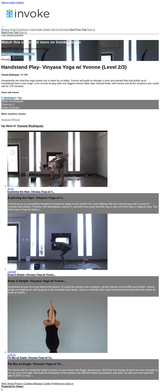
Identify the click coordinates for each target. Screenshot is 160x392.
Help (4, 383)
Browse (5, 29)
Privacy (19, 383)
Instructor (24, 29)
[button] (3, 27)
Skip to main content (12, 2)
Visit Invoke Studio (40, 29)
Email (18, 98)
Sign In (23, 32)
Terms (11, 383)
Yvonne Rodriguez (10, 74)
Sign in (91, 29)
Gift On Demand (60, 29)
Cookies (28, 383)
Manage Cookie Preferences (49, 383)
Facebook (7, 98)
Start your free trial (11, 54)
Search (14, 29)
